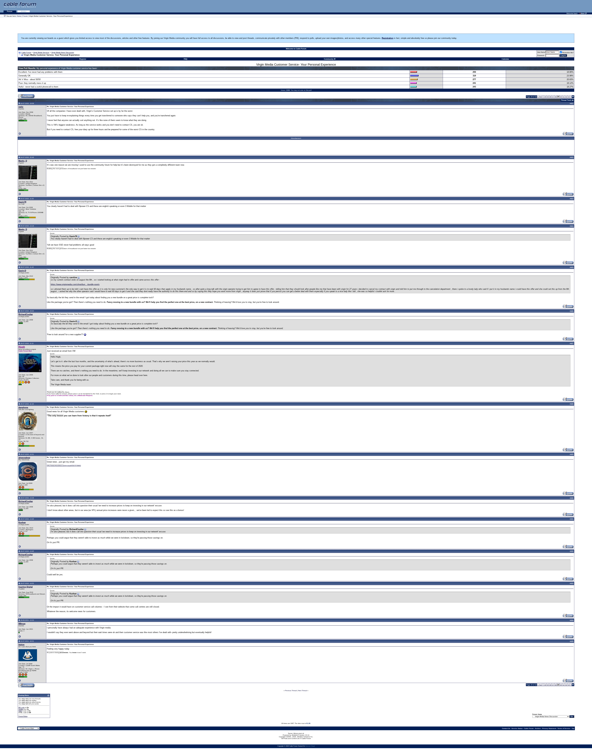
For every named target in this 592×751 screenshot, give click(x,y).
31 (563, 96)
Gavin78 (22, 202)
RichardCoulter (25, 314)
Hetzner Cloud (310, 746)
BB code (21, 707)
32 (566, 96)
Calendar (505, 59)
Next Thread (302, 690)
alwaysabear (24, 458)
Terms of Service (563, 728)
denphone (23, 407)
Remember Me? (568, 52)
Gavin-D (22, 271)
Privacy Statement (549, 728)
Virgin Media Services (41, 52)
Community (328, 59)
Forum (10, 11)
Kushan (22, 522)
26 (550, 96)
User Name (541, 52)
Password (540, 55)
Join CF (584, 13)
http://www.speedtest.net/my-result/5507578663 (64, 465)
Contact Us (506, 728)
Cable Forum (26, 52)
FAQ (185, 59)
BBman (21, 624)
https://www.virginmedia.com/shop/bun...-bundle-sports (75, 284)
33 (569, 96)
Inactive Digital (25, 587)
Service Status (517, 728)
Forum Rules (22, 716)
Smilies (20, 709)
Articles (23, 11)
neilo (20, 107)
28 (556, 96)
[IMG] (20, 711)
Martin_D (22, 161)
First (539, 96)
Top (573, 728)
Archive (538, 728)
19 (545, 96)
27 (553, 96)
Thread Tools (566, 100)
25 (548, 96)
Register (82, 59)
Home (19, 16)
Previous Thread (291, 690)
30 (561, 96)
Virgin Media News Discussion (62, 52)
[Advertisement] (554, 6)
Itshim (21, 644)
